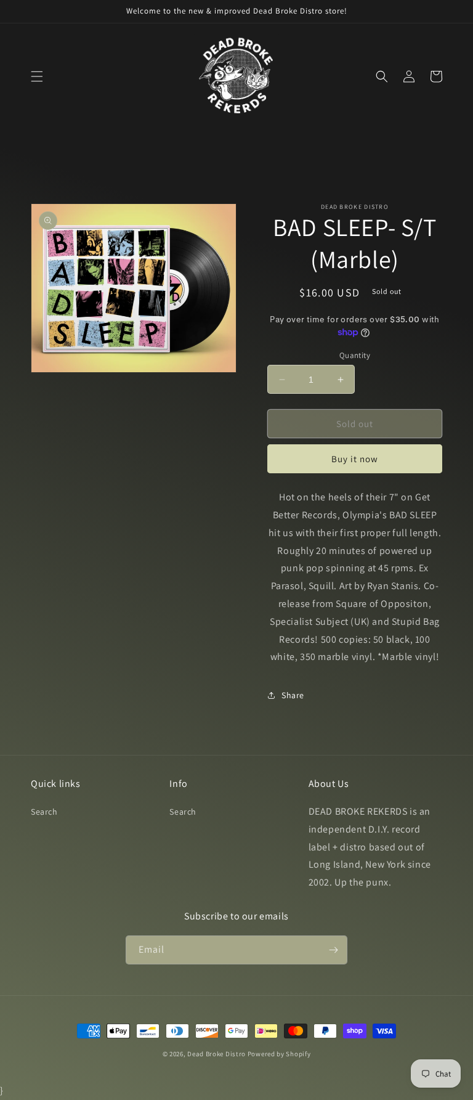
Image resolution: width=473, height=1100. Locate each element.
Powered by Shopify (279, 1053)
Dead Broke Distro (216, 1053)
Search (44, 811)
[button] (37, 76)
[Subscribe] (333, 949)
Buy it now (354, 459)
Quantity (354, 355)
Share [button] (292, 695)
